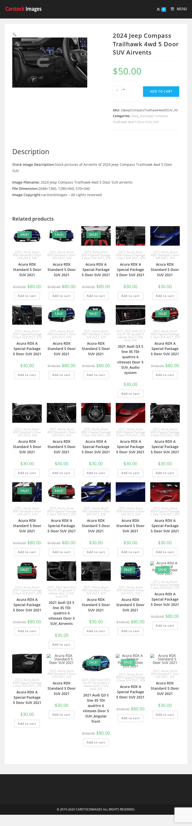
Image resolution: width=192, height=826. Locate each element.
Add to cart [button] (27, 296)
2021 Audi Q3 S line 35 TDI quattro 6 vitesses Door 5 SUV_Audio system (130, 359)
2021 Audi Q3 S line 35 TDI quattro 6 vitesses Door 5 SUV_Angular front (96, 708)
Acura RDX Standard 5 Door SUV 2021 (27, 255)
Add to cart (161, 91)
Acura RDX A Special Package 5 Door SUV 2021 (96, 255)
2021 (18, 252)
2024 (134, 116)
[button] (14, 34)
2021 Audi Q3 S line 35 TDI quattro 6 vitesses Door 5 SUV (131, 334)
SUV (156, 122)
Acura (26, 252)
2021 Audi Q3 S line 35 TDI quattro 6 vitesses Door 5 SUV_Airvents (61, 613)
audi (127, 340)
